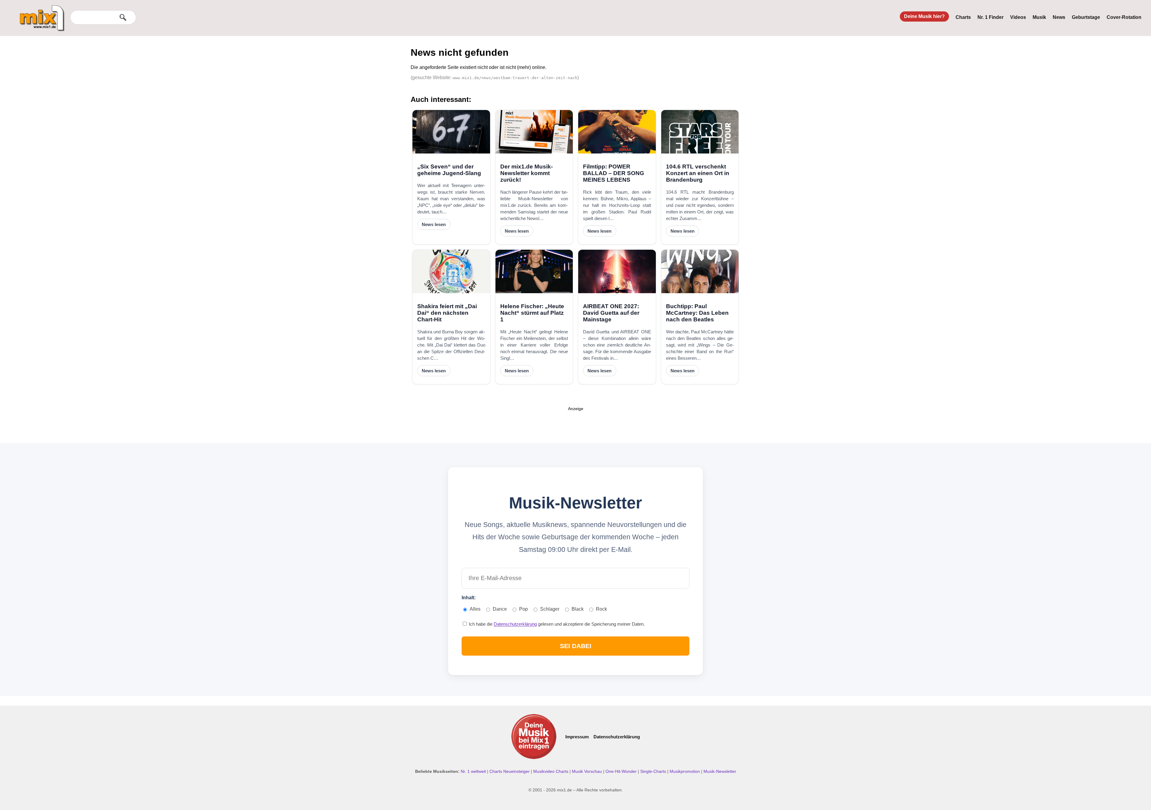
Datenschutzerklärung (515, 624)
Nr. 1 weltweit (474, 771)
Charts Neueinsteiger (510, 771)
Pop (523, 609)
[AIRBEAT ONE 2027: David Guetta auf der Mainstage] (617, 271)
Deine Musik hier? (924, 16)
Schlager (549, 609)
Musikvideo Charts (551, 771)
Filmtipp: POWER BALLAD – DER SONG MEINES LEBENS (613, 173)
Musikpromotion (685, 771)
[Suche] (123, 17)
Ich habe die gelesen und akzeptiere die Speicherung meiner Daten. (556, 624)
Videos (1018, 17)
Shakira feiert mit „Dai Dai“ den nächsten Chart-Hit (447, 313)
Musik (1039, 17)
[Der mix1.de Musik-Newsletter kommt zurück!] (534, 131)
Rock (601, 609)
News (1059, 17)
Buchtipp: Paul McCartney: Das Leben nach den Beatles (697, 313)
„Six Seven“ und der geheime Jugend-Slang (449, 169)
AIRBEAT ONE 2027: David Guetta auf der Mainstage (611, 313)
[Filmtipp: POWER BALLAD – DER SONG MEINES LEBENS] (617, 131)
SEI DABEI (575, 645)
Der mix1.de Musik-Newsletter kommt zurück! (526, 173)
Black (578, 609)
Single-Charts (653, 771)
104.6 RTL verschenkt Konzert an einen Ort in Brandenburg (697, 173)
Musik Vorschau (587, 771)
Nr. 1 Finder (990, 17)
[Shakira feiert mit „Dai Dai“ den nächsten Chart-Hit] (451, 271)
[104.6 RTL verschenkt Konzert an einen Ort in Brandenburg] (700, 131)
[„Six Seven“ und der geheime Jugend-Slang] (451, 131)
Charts (963, 17)
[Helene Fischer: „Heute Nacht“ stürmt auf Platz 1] (534, 271)
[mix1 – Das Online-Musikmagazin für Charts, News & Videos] (40, 14)
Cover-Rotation (1124, 17)
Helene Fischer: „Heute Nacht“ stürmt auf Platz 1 (532, 313)
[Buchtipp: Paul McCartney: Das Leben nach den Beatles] (700, 271)
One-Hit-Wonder (621, 771)
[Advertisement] (575, 425)
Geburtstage (1086, 17)
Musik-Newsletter (719, 771)
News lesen (434, 224)
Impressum (577, 736)
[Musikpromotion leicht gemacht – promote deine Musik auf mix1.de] (533, 736)
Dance (500, 609)
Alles (475, 609)
